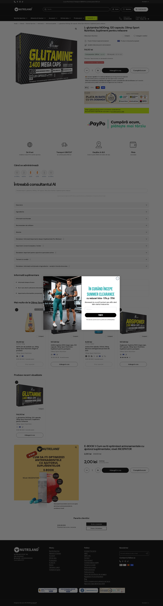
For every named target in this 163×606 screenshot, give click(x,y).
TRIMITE (100, 315)
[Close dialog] (117, 278)
